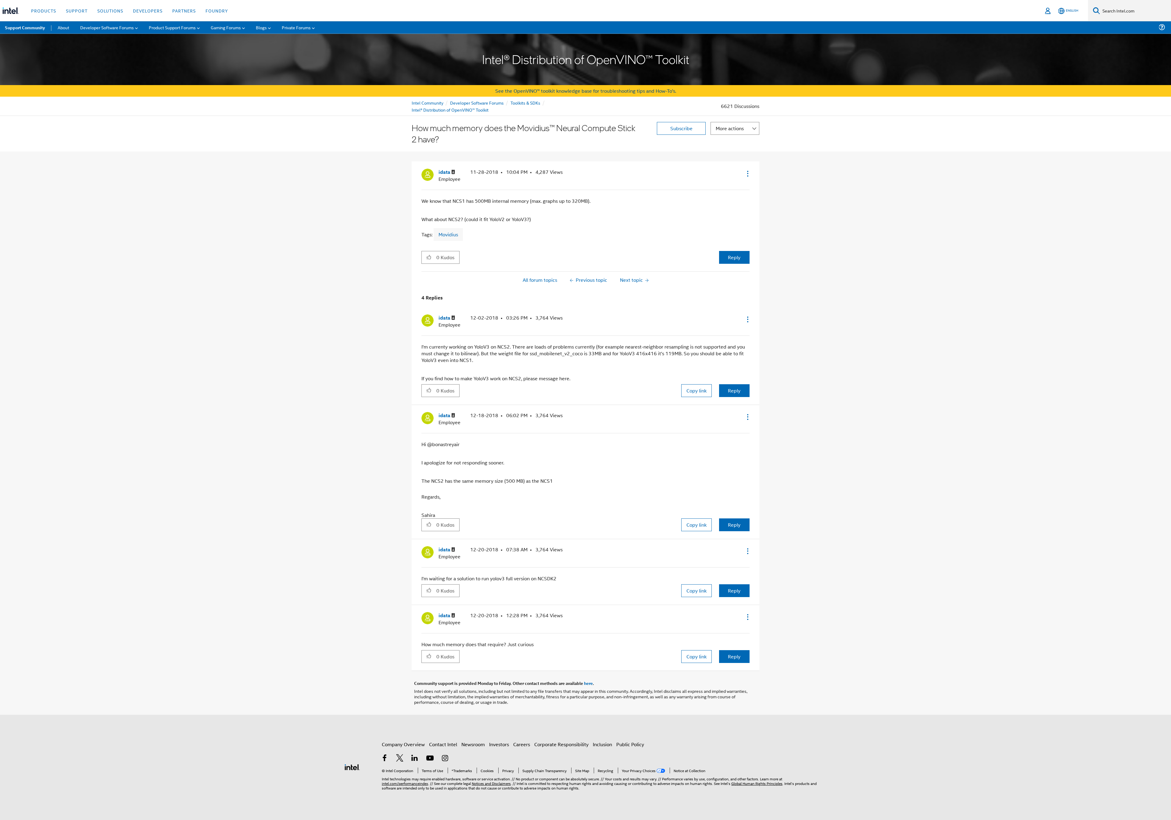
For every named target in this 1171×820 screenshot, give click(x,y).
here (588, 683)
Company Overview (403, 744)
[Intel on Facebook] (384, 758)
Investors (499, 744)
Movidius (448, 234)
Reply (734, 257)
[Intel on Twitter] (400, 758)
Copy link (696, 390)
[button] (747, 173)
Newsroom (473, 744)
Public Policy (630, 744)
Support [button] (77, 10)
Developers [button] (148, 10)
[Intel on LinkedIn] (415, 758)
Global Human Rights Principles (756, 783)
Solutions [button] (110, 10)
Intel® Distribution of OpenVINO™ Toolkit (450, 109)
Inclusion (602, 744)
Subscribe (681, 128)
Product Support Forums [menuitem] (172, 27)
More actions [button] (730, 128)
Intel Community (427, 102)
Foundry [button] (217, 10)
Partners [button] (184, 10)
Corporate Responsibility (561, 744)
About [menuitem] (63, 27)
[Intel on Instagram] (445, 758)
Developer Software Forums (477, 102)
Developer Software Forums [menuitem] (107, 27)
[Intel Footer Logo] (352, 766)
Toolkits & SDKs (525, 102)
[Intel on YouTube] (430, 758)
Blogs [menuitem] (261, 27)
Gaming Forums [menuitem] (226, 27)
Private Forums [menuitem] (296, 27)
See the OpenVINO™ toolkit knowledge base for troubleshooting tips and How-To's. (585, 90)
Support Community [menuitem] (25, 27)
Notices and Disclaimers (491, 783)
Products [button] (43, 10)
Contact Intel (443, 744)
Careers (521, 744)
